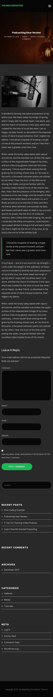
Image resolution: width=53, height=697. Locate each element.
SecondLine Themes (39, 689)
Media (33, 37)
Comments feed (11, 642)
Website (5, 435)
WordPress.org (11, 648)
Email (5, 420)
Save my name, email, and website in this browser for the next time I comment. (26, 456)
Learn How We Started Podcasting (20, 529)
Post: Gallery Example (14, 510)
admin (24, 37)
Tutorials (41, 37)
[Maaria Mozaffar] (12, 5)
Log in (7, 629)
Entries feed (10, 636)
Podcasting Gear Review (15, 516)
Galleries (8, 593)
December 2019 (11, 569)
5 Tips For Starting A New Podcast (20, 522)
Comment (7, 368)
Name (5, 405)
